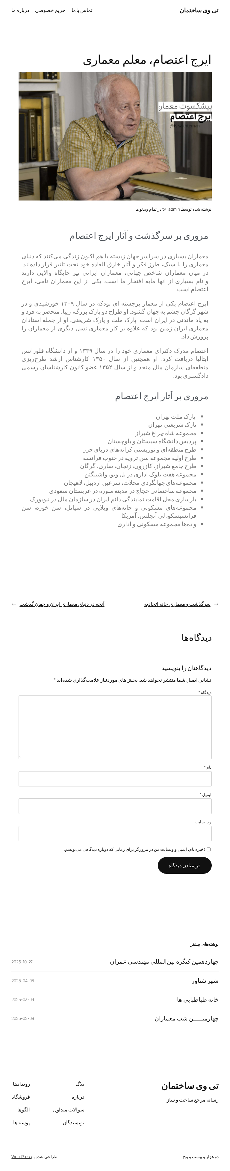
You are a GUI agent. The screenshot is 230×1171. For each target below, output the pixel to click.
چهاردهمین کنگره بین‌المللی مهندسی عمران (164, 961)
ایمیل (206, 794)
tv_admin (171, 209)
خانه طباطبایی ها (198, 999)
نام (208, 767)
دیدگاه (205, 692)
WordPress (21, 1156)
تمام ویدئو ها (146, 209)
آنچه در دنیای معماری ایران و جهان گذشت (61, 603)
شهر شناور (205, 980)
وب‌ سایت (203, 821)
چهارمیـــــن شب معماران (187, 1018)
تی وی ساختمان (199, 10)
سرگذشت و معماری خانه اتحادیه (177, 603)
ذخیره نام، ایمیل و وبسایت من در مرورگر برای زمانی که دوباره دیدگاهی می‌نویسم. (134, 849)
